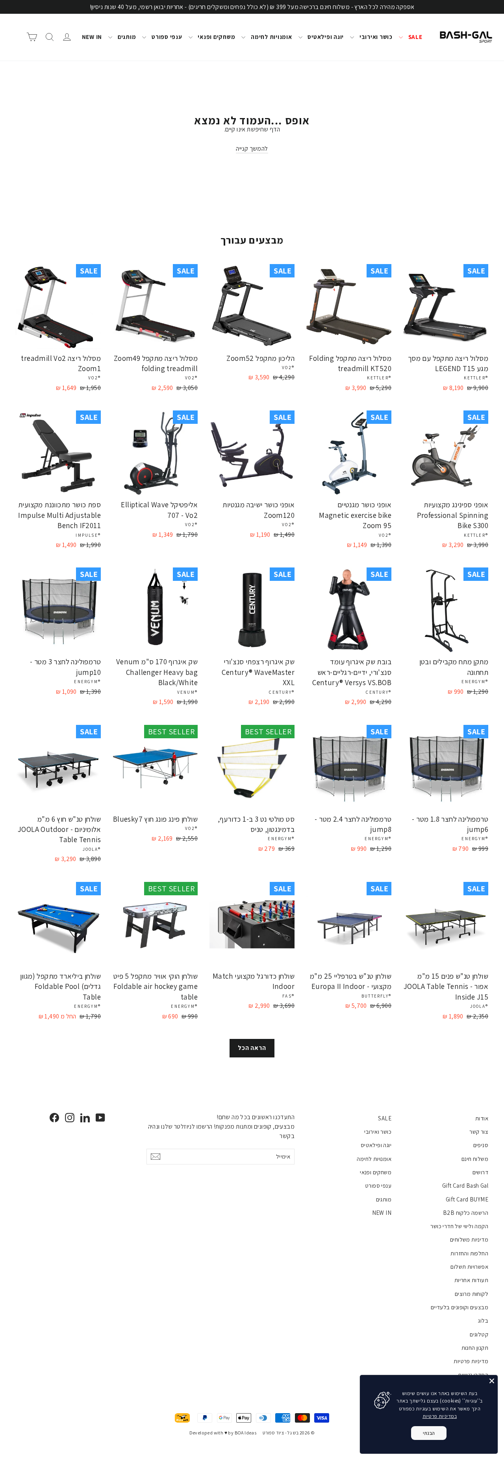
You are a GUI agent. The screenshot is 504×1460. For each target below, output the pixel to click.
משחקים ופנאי (215, 37)
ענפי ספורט (166, 37)
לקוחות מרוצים (471, 1293)
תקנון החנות (474, 1347)
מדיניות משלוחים (469, 1239)
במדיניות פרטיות (439, 1416)
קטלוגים (479, 1334)
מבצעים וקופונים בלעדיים (459, 1307)
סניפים (480, 1145)
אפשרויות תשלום (469, 1266)
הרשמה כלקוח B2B (465, 1212)
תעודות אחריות (471, 1280)
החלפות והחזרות (469, 1253)
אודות (481, 1118)
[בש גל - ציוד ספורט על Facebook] (54, 1117)
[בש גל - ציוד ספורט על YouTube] (100, 1117)
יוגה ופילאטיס (325, 37)
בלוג (483, 1320)
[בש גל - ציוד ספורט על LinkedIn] (85, 1117)
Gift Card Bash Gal (465, 1185)
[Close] (492, 1381)
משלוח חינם (474, 1158)
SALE (414, 37)
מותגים (126, 37)
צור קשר (478, 1131)
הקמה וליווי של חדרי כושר (459, 1226)
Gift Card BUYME (467, 1199)
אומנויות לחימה (270, 37)
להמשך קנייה (252, 148)
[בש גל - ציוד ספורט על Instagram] (69, 1117)
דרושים (480, 1172)
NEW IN (92, 37)
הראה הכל (252, 1048)
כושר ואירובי (375, 37)
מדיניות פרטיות (471, 1361)
